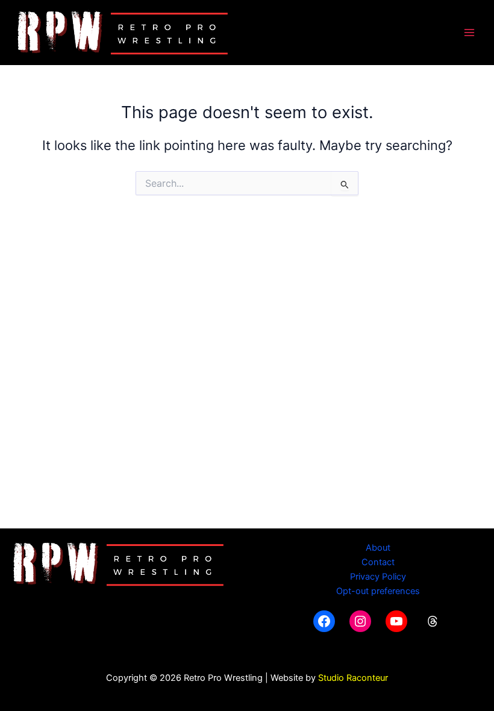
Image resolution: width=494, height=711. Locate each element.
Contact (378, 562)
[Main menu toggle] (469, 32)
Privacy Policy (378, 576)
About (378, 547)
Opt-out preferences (378, 591)
